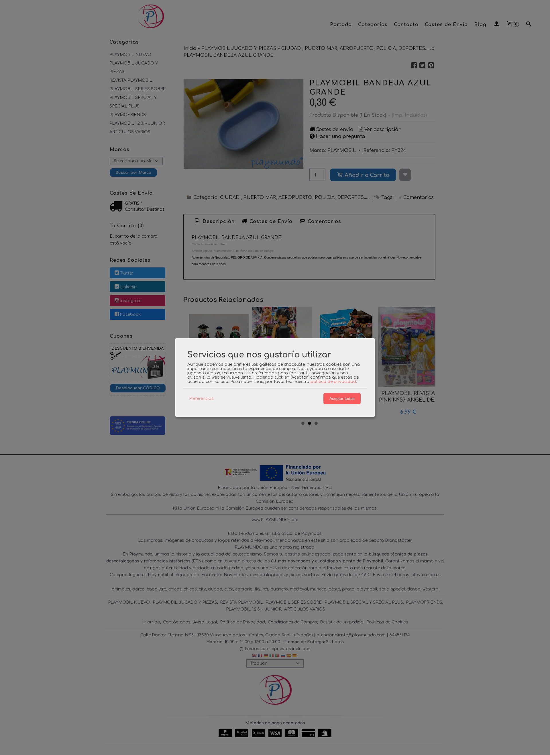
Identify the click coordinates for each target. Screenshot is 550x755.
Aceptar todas (342, 398)
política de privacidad (333, 382)
